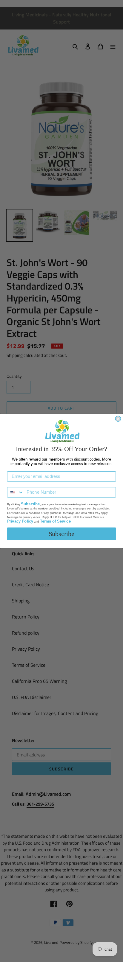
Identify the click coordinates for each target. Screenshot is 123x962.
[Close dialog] (118, 418)
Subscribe (62, 533)
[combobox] (15, 492)
